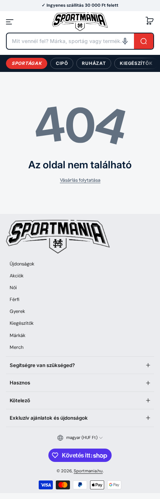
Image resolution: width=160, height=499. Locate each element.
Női (13, 288)
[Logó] (79, 22)
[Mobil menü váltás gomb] (10, 21)
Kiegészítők (136, 63)
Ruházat (94, 63)
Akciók (16, 276)
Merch (16, 347)
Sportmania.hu (88, 471)
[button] (149, 21)
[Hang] (125, 41)
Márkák (17, 335)
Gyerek (17, 311)
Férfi (14, 300)
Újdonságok (22, 264)
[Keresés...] (143, 41)
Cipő (62, 63)
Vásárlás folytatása (80, 180)
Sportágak (27, 63)
